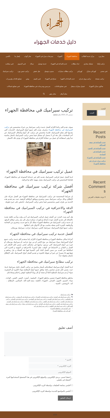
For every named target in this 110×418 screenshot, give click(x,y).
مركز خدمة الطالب (88, 56)
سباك (32, 64)
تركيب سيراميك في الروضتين (25, 297)
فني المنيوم (22, 64)
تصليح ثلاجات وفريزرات (14, 79)
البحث (103, 109)
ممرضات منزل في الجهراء (44, 56)
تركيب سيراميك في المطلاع (33, 301)
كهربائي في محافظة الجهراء (61, 311)
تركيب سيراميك (8, 71)
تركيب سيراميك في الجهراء (44, 297)
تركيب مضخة (99, 79)
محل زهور (52, 94)
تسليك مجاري (88, 64)
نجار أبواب (27, 56)
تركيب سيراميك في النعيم (65, 304)
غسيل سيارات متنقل (78, 86)
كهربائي (79, 71)
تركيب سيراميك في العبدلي (19, 299)
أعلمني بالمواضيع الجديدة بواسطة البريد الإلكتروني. (51, 391)
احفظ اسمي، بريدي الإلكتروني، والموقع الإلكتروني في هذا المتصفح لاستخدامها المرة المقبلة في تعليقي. (38, 378)
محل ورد (101, 56)
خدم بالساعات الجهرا (67, 79)
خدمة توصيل (42, 64)
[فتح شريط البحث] (44, 94)
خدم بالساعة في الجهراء (59, 64)
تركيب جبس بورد (23, 71)
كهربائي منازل (91, 71)
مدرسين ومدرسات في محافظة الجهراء (37, 86)
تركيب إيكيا (101, 64)
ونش (27, 79)
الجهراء (59, 56)
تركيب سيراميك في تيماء (30, 304)
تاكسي (8, 56)
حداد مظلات (75, 64)
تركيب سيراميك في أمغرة (62, 297)
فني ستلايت (9, 64)
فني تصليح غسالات (13, 86)
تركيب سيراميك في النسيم (15, 301)
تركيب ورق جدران (85, 79)
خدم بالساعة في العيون (97, 148)
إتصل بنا (17, 56)
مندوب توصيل (49, 71)
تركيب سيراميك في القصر (51, 301)
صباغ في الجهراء (50, 79)
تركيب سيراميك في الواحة (47, 304)
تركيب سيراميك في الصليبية (38, 299)
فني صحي (103, 71)
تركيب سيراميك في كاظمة (58, 306)
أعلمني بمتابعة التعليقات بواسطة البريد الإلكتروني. (52, 385)
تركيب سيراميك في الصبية (56, 299)
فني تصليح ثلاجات (60, 86)
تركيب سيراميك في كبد (41, 306)
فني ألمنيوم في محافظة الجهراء (60, 308)
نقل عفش (36, 71)
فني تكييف (37, 79)
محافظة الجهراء (72, 56)
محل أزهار (63, 94)
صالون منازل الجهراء (96, 86)
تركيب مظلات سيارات (65, 71)
